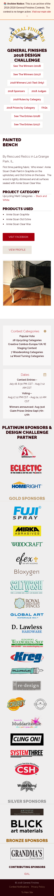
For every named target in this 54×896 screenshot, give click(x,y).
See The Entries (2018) (27, 116)
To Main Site (27, 892)
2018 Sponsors (16, 91)
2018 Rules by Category (27, 99)
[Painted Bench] (27, 283)
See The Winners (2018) (27, 66)
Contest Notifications (19, 887)
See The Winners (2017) (27, 74)
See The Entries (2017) (27, 124)
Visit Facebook (18, 237)
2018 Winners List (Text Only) (27, 82)
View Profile (17, 249)
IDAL (27, 873)
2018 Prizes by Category (21, 107)
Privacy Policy (38, 887)
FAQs (44, 107)
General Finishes (27, 34)
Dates (25, 375)
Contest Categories (25, 331)
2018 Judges (39, 91)
